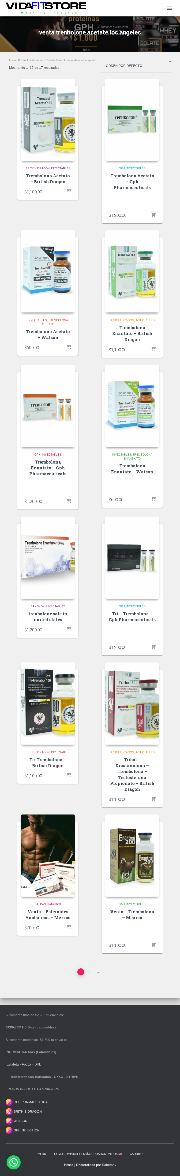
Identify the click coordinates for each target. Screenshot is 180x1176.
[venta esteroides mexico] (48, 8)
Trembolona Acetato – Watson (48, 334)
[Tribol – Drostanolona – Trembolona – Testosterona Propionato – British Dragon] (132, 703)
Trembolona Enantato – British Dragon (132, 333)
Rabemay (109, 1165)
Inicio (12, 60)
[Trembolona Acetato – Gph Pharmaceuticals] (132, 120)
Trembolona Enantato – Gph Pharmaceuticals (47, 467)
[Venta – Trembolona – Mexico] (132, 855)
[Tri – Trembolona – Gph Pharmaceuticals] (132, 558)
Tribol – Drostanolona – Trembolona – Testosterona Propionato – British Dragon (132, 774)
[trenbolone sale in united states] (48, 558)
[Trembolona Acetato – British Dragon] (48, 120)
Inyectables (60, 168)
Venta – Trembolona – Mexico (132, 914)
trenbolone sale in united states (47, 616)
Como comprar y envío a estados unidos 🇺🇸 (88, 1154)
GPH (122, 168)
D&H (122, 904)
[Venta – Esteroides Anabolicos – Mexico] (48, 855)
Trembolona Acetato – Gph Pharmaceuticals (132, 181)
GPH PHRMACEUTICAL (31, 1102)
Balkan (40, 904)
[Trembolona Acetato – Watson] (48, 271)
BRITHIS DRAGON (27, 1111)
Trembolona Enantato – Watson (132, 468)
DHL (37, 1064)
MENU (42, 1154)
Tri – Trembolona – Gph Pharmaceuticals (132, 616)
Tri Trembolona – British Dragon (47, 762)
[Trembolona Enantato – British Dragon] (132, 271)
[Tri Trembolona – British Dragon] (48, 703)
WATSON (20, 1121)
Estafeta (13, 1064)
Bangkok (38, 606)
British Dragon (38, 168)
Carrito (136, 1154)
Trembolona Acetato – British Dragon (48, 178)
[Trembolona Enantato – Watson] (132, 406)
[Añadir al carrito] (69, 191)
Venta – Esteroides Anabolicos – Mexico (48, 914)
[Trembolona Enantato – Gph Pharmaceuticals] (48, 406)
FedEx (26, 1064)
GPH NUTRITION (26, 1130)
